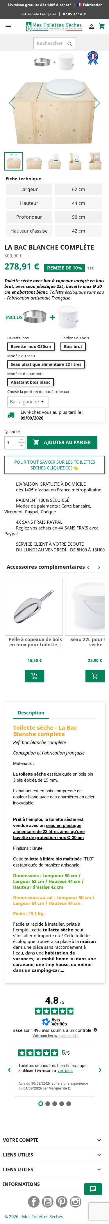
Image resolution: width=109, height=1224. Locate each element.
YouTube (47, 1202)
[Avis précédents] (9, 1070)
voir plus (65, 1070)
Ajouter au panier (62, 442)
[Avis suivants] (100, 1070)
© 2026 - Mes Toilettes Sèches (33, 1216)
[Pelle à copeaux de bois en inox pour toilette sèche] (35, 606)
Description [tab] (31, 713)
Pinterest (61, 1202)
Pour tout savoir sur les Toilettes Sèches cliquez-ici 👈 (54, 465)
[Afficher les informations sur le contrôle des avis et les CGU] (95, 1030)
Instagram (75, 1202)
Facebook (34, 1202)
